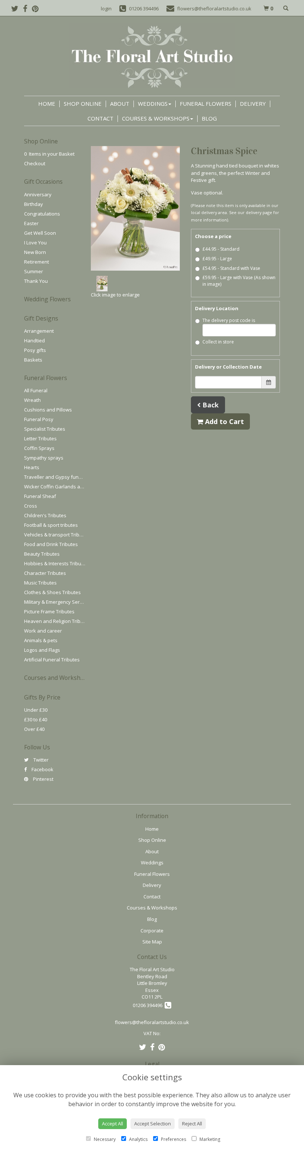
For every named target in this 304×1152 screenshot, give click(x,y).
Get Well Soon (40, 233)
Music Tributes (40, 582)
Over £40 (34, 729)
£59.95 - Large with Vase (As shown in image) (238, 280)
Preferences (173, 1139)
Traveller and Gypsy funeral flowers (65, 477)
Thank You (36, 281)
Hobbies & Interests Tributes (56, 563)
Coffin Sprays (39, 448)
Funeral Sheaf (40, 496)
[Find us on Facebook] (27, 8)
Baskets (33, 359)
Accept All (112, 1123)
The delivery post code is (228, 320)
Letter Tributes (40, 438)
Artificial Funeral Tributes (52, 659)
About (119, 103)
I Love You (35, 242)
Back (210, 404)
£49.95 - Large (217, 258)
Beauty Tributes (42, 553)
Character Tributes (45, 573)
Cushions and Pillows (48, 409)
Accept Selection (152, 1123)
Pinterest (42, 779)
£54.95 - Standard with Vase (231, 268)
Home (46, 103)
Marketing (209, 1139)
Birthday (33, 204)
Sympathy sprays (43, 457)
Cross (30, 505)
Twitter (40, 759)
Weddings (153, 103)
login (106, 8)
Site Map (152, 941)
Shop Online (83, 103)
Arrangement (39, 331)
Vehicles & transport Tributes (56, 534)
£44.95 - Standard (220, 249)
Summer (33, 271)
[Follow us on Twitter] (17, 8)
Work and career (43, 630)
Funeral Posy (38, 419)
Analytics (138, 1139)
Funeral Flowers (205, 103)
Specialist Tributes (44, 429)
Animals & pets (40, 640)
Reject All (192, 1123)
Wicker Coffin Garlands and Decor (62, 486)
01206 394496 (149, 1005)
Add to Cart (223, 421)
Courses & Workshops (155, 118)
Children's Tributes (45, 515)
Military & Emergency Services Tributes (67, 602)
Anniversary (38, 194)
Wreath (32, 400)
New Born (35, 252)
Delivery (253, 103)
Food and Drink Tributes (51, 544)
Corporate (152, 930)
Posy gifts (35, 350)
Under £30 (35, 710)
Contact (100, 118)
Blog (209, 118)
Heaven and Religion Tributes (57, 621)
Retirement (36, 261)
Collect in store (218, 342)
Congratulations (42, 213)
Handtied (34, 340)
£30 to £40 (35, 719)
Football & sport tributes (51, 525)
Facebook (41, 769)
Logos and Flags (42, 650)
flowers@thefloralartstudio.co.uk (152, 1022)
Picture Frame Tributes (49, 611)
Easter (31, 223)
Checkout (34, 163)
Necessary (104, 1139)
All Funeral (35, 390)
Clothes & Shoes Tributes (52, 592)
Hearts (31, 467)
